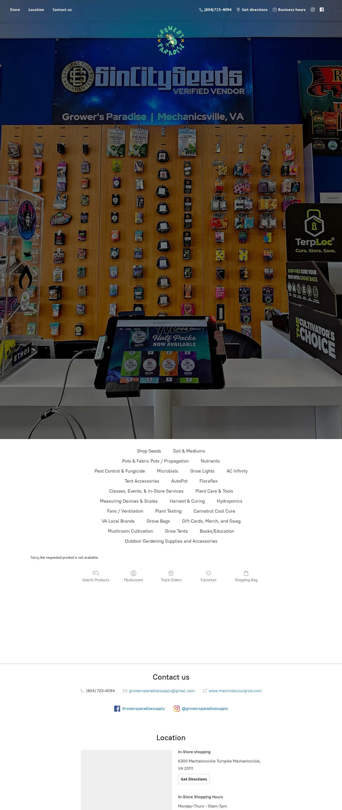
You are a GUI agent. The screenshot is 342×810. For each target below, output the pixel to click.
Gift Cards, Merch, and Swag (211, 521)
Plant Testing (168, 511)
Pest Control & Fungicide (120, 471)
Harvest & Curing (187, 501)
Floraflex (209, 481)
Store (15, 9)
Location (36, 9)
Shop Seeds (149, 451)
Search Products (95, 579)
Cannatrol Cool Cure (214, 511)
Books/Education (217, 531)
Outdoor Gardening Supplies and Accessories (171, 541)
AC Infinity (237, 471)
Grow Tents (176, 531)
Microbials (167, 471)
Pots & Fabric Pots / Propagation (155, 461)
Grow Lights (202, 471)
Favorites (209, 579)
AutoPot (179, 481)
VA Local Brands (118, 521)
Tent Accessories (142, 481)
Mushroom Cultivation (130, 531)
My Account (133, 579)
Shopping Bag (246, 579)
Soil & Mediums (189, 451)
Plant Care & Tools (214, 491)
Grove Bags (158, 521)
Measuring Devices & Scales (129, 501)
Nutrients (210, 461)
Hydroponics (229, 501)
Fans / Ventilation (125, 511)
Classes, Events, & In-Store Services (146, 491)
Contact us (62, 9)
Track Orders (171, 579)
